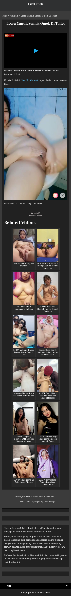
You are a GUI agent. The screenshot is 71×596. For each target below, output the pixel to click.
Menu (9, 585)
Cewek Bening (36, 215)
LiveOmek (35, 4)
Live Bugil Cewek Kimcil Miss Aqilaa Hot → (35, 496)
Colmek (14, 16)
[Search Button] (67, 586)
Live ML (25, 80)
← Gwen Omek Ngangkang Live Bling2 (35, 501)
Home (4, 16)
